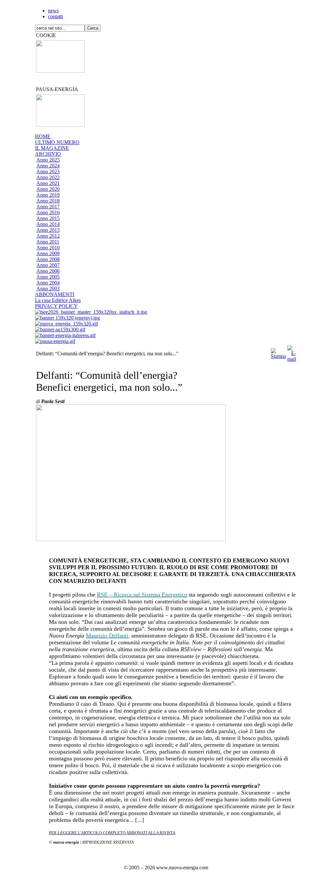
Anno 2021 (48, 183)
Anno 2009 (48, 253)
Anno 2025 (48, 160)
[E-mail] (291, 352)
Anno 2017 (48, 206)
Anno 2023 (48, 171)
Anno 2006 (48, 271)
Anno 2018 (48, 201)
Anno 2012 (48, 236)
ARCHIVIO (48, 154)
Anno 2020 (48, 189)
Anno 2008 (48, 259)
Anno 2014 (48, 224)
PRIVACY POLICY (56, 306)
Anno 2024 (48, 165)
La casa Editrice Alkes (58, 300)
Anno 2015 (48, 218)
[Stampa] (278, 352)
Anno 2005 (48, 277)
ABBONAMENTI (54, 294)
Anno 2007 (48, 265)
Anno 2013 (48, 230)
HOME (43, 136)
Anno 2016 (48, 212)
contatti (55, 16)
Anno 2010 (48, 247)
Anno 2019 (48, 195)
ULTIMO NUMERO (57, 142)
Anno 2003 (48, 288)
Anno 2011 (47, 241)
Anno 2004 (48, 282)
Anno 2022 (48, 177)
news (53, 10)
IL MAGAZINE (52, 148)
